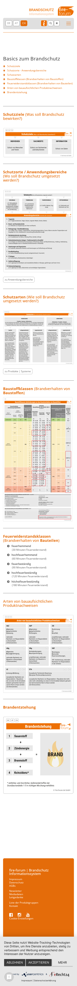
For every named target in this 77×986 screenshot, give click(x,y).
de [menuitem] (8, 23)
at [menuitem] (16, 23)
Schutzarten (14, 74)
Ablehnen (15, 962)
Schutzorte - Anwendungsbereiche (26, 70)
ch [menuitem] (24, 23)
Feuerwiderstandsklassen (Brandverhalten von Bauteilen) (40, 83)
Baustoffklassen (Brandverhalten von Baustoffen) (35, 79)
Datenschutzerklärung (45, 980)
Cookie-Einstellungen (21, 918)
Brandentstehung (17, 92)
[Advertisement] (38, 827)
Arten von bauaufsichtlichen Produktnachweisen (34, 88)
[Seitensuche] (50, 23)
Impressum (26, 980)
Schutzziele (13, 66)
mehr (62, 962)
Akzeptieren (38, 962)
